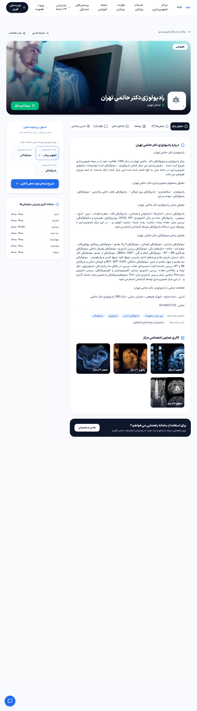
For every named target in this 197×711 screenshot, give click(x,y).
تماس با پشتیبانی (87, 427)
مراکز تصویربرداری (160, 7)
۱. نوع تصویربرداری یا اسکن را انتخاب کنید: (39, 142)
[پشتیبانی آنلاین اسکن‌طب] (10, 701)
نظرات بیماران (120, 7)
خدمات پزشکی (138, 7)
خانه (179, 7)
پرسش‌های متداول (82, 7)
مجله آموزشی (102, 7)
